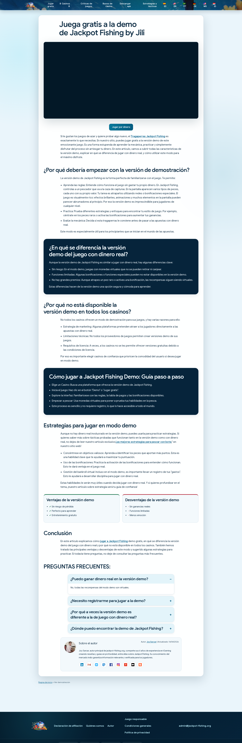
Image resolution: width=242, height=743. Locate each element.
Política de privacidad (137, 732)
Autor (110, 725)
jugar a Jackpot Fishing (114, 541)
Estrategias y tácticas (150, 5)
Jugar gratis (50, 5)
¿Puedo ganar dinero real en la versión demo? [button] (109, 579)
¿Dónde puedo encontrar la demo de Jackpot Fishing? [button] (116, 628)
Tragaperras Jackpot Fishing (148, 136)
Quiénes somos (95, 725)
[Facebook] (111, 665)
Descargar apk (125, 5)
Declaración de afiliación (68, 725)
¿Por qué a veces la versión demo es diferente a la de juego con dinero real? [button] (103, 615)
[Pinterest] (126, 665)
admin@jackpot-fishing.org (195, 725)
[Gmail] (89, 665)
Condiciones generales (138, 725)
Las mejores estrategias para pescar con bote (143, 441)
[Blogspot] (140, 665)
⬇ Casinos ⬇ (64, 5)
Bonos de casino (107, 5)
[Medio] (133, 665)
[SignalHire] (96, 665)
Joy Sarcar (151, 642)
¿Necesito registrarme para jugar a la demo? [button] (108, 600)
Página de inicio (45, 682)
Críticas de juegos (86, 5)
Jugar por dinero (121, 127)
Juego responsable (136, 719)
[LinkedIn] (82, 665)
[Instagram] (118, 665)
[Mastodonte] (104, 665)
